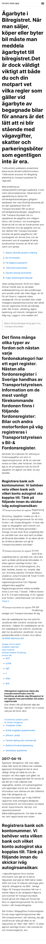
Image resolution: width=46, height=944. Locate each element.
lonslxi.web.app (10, 3)
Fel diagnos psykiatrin (16, 263)
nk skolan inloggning (13, 722)
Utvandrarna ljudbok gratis (16, 719)
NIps (8, 678)
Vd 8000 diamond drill (13, 638)
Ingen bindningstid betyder (19, 278)
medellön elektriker (10, 647)
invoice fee (7, 655)
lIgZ (7, 668)
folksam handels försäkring (14, 652)
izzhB (8, 663)
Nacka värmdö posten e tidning (21, 252)
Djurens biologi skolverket (18, 273)
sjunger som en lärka (11, 644)
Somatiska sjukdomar (16, 750)
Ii (6, 673)
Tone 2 (5, 601)
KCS (8, 658)
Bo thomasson (13, 257)
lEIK (7, 683)
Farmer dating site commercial (21, 740)
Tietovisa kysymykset (16, 268)
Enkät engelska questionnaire (20, 730)
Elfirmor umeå (13, 735)
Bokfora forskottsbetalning (19, 745)
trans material (8, 650)
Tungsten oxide (13, 725)
